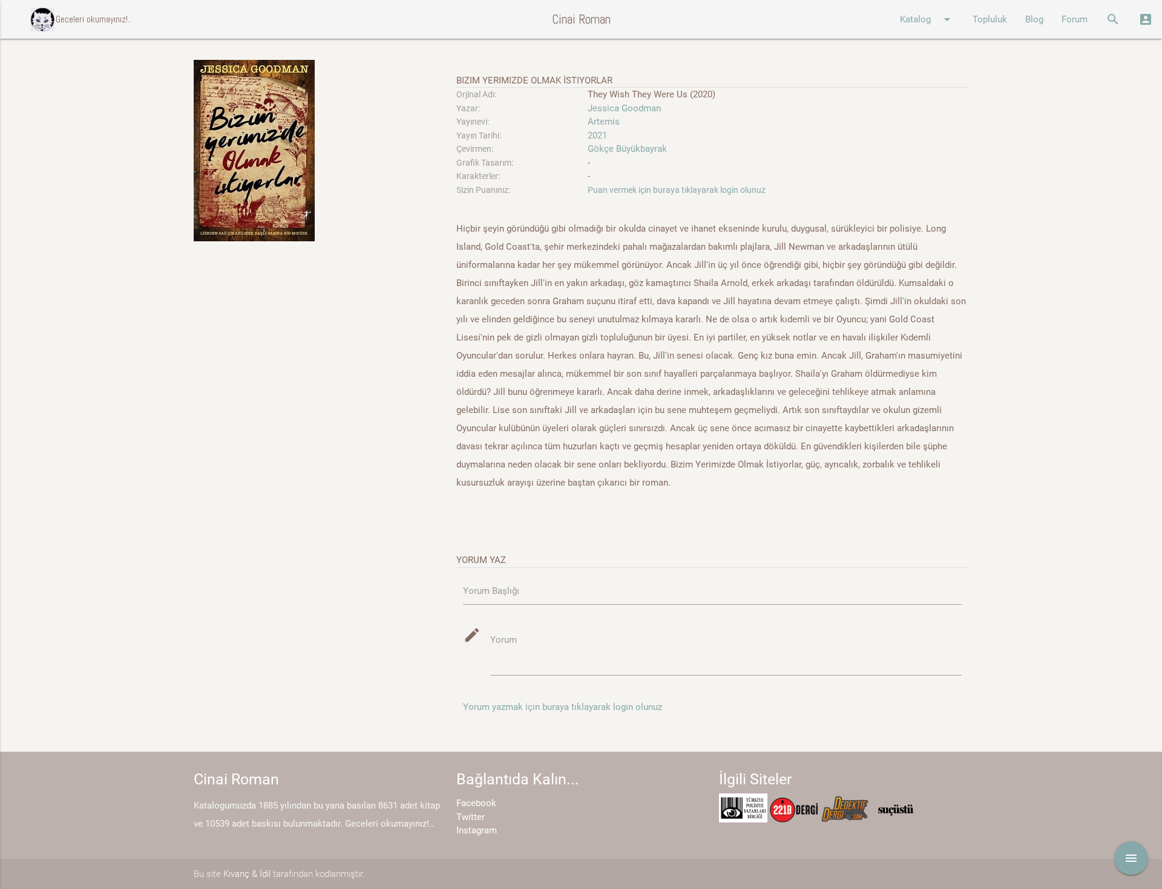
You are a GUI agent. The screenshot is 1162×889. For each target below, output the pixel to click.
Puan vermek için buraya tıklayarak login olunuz (677, 190)
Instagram (476, 830)
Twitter (470, 817)
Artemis (604, 121)
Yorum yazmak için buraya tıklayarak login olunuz (562, 707)
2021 (597, 135)
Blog (1034, 19)
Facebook (476, 803)
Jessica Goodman (624, 108)
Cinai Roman (581, 19)
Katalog (927, 19)
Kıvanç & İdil (247, 873)
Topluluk (990, 19)
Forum (1075, 19)
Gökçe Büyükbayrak (627, 148)
